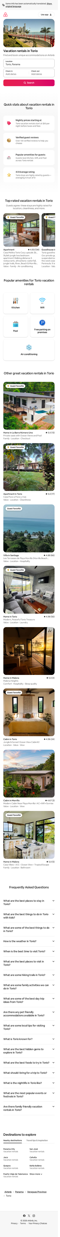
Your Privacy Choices (37, 1223)
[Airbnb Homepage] (5, 14)
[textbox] (16, 74)
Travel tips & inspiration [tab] (37, 1140)
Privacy (14, 1223)
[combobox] (29, 64)
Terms (23, 1223)
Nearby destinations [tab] (12, 1140)
